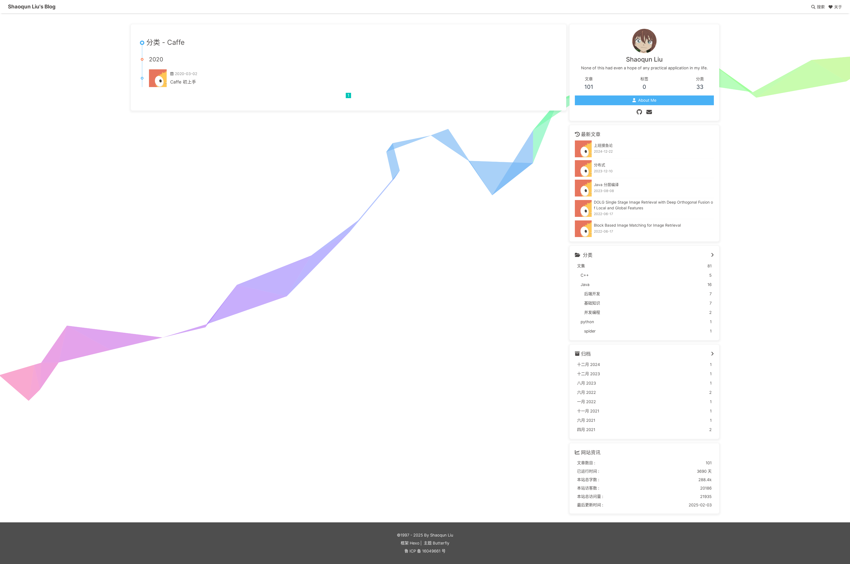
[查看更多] (712, 255)
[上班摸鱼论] (583, 148)
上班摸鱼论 (603, 145)
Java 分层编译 (606, 184)
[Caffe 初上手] (158, 78)
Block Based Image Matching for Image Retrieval (637, 225)
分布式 (599, 165)
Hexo (414, 543)
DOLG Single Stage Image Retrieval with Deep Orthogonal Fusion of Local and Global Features (653, 205)
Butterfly (441, 543)
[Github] (639, 112)
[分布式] (583, 168)
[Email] (649, 112)
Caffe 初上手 (183, 82)
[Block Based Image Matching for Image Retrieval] (583, 228)
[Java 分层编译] (583, 188)
